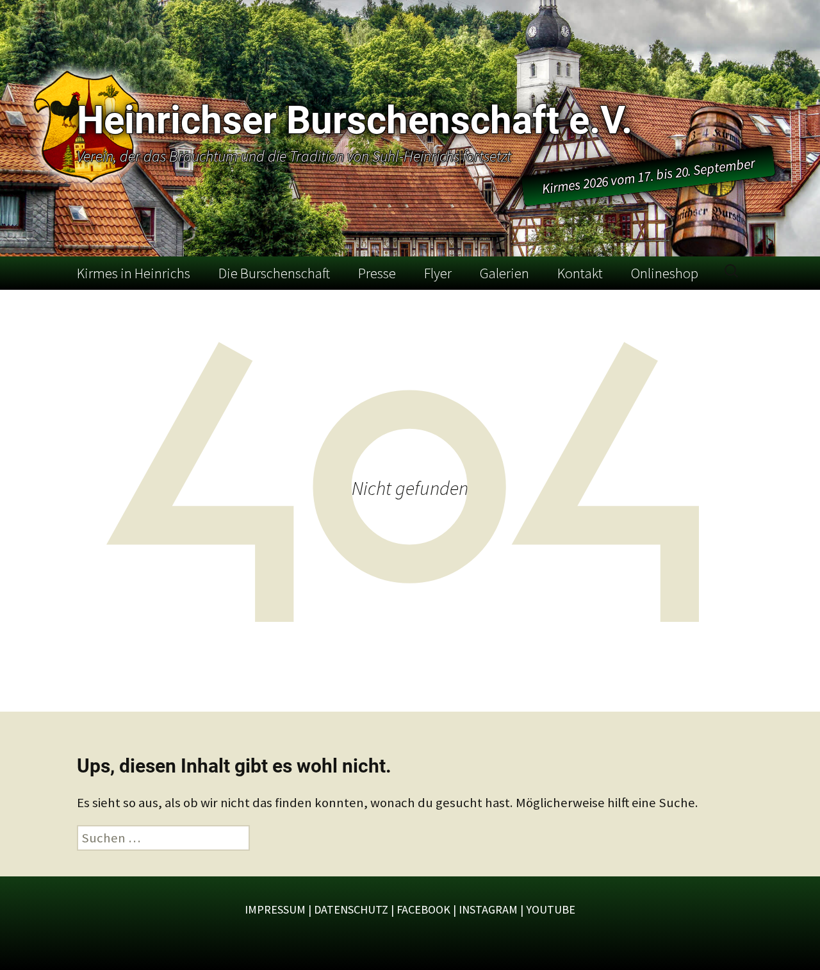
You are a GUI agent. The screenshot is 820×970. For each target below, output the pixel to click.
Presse (377, 273)
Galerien (504, 273)
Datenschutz (351, 909)
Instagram (488, 909)
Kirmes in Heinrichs (133, 273)
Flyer (438, 273)
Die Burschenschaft (274, 273)
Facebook (423, 909)
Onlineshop (664, 273)
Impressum (275, 909)
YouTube (550, 909)
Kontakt (580, 273)
